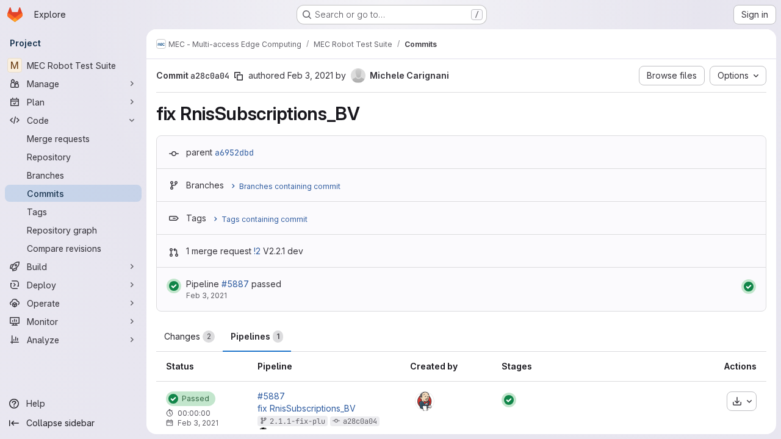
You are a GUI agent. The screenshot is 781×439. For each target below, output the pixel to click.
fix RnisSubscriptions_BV (306, 408)
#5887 (235, 284)
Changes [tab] (187, 336)
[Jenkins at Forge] (424, 401)
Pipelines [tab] (255, 336)
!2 (257, 251)
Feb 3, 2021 (310, 75)
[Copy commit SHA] (238, 76)
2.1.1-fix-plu (297, 421)
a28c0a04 (360, 421)
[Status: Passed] (174, 286)
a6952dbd (234, 152)
